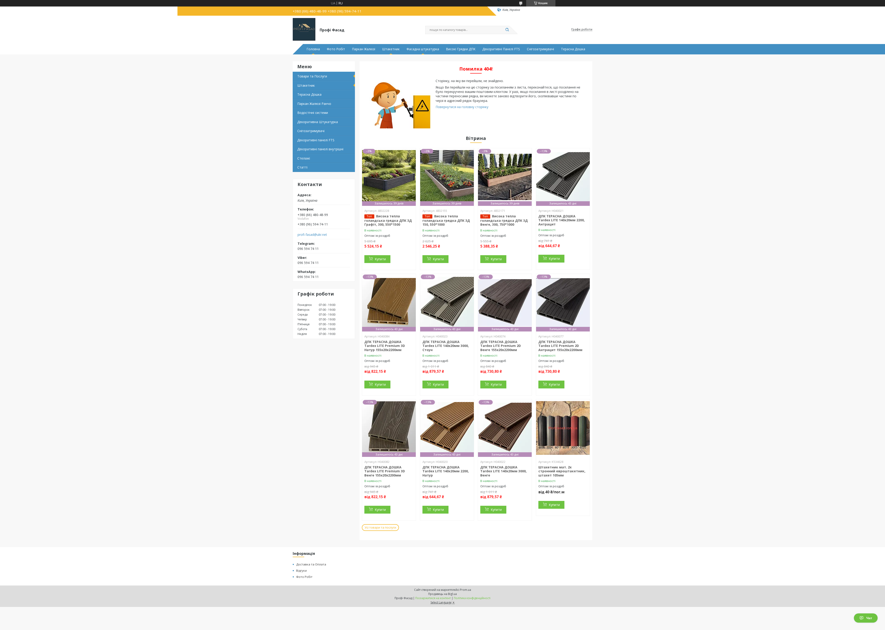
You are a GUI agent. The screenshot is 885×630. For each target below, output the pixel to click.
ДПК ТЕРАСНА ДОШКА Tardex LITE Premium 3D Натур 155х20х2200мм (384, 346)
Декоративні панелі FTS (315, 140)
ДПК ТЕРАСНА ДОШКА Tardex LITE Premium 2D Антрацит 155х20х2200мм (560, 346)
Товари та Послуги (312, 76)
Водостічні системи (312, 112)
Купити (380, 259)
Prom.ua (465, 590)
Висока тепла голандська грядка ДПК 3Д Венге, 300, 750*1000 (504, 220)
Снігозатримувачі (540, 49)
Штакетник (391, 49)
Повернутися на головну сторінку (462, 107)
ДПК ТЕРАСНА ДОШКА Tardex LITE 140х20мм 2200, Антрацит (561, 220)
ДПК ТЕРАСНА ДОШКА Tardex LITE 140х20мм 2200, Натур (445, 471)
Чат (869, 618)
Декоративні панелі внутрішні (320, 149)
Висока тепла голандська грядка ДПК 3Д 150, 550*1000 (446, 220)
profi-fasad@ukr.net (312, 235)
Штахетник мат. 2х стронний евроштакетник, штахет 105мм (561, 471)
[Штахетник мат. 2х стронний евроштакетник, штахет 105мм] (563, 428)
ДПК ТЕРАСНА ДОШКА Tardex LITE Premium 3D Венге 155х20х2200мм (384, 471)
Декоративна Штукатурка (317, 122)
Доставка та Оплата (311, 564)
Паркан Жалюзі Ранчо (314, 103)
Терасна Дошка (573, 49)
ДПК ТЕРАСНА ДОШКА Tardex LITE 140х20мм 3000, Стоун (445, 346)
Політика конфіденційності (472, 598)
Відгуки (301, 570)
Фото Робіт (336, 49)
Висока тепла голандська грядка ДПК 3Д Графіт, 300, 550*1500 (388, 220)
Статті (302, 167)
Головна (313, 49)
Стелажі (303, 158)
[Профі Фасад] (304, 29)
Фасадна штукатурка (423, 49)
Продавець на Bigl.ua (442, 594)
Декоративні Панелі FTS (501, 49)
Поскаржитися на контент (433, 598)
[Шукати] (507, 30)
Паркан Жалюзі (363, 49)
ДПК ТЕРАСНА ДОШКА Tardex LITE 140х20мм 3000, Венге (503, 471)
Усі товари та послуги (380, 527)
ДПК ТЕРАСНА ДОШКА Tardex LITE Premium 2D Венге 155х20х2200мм (500, 346)
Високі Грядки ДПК (460, 49)
